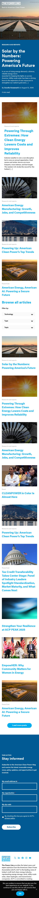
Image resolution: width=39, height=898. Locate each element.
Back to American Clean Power (13, 7)
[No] (36, 889)
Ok (20, 893)
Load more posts (19, 725)
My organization (8, 793)
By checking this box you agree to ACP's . (19, 817)
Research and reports (11, 45)
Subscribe (11, 827)
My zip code (6, 804)
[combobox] (18, 314)
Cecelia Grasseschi (11, 87)
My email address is (10, 781)
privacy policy (10, 818)
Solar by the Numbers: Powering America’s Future (18, 58)
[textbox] (18, 314)
